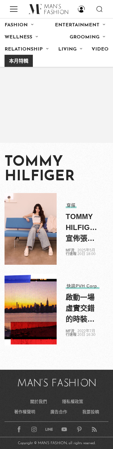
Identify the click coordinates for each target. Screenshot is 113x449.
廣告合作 (58, 411)
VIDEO (100, 49)
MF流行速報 (71, 252)
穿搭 (71, 205)
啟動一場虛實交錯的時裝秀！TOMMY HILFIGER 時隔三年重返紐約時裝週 (83, 309)
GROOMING (84, 37)
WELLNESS (18, 37)
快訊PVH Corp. (83, 285)
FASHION (16, 25)
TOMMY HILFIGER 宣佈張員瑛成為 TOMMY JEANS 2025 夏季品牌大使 (83, 228)
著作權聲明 (24, 411)
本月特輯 (18, 61)
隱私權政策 (72, 401)
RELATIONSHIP (24, 49)
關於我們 (38, 401)
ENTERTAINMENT (77, 25)
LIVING (67, 49)
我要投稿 (90, 411)
